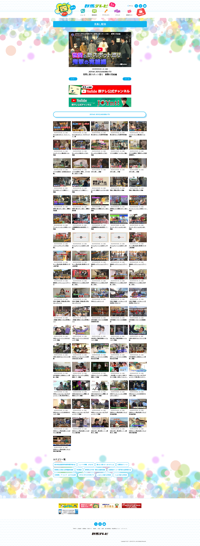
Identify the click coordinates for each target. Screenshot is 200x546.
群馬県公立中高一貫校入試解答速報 (95, 469)
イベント (118, 12)
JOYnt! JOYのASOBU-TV (86, 475)
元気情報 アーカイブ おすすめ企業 (65, 475)
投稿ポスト (129, 12)
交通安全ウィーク (123, 464)
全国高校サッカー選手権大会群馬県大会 (120, 469)
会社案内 (79, 528)
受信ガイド (89, 528)
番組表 (94, 528)
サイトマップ (124, 528)
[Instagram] (140, 6)
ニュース (83, 12)
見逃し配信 (141, 12)
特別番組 (79, 469)
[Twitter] (136, 6)
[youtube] (145, 6)
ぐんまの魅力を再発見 (121, 475)
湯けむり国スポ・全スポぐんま (105, 464)
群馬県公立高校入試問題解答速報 (63, 469)
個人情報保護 (108, 528)
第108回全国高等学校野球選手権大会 (64, 464)
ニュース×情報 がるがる (86, 464)
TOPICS (74, 528)
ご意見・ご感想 (100, 528)
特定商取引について (116, 528)
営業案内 (84, 528)
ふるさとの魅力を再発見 (104, 475)
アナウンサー (106, 12)
